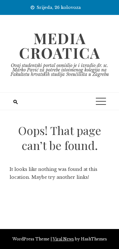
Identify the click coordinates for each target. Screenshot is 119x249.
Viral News (63, 239)
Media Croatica (59, 45)
